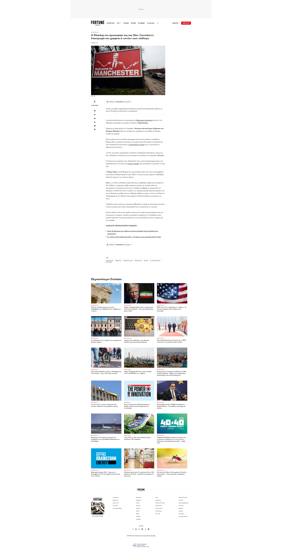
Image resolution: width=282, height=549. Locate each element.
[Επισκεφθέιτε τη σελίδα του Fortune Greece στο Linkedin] (139, 529)
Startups (137, 511)
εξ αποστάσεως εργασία (136, 145)
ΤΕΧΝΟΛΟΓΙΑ (127, 402)
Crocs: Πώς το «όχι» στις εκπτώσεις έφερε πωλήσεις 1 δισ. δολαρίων (137, 438)
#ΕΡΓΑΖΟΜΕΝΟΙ (109, 262)
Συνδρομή (181, 511)
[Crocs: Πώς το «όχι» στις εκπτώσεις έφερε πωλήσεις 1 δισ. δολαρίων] (139, 423)
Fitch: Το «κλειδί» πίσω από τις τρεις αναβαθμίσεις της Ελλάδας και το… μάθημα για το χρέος (106, 309)
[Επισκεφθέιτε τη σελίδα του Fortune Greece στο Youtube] (142, 529)
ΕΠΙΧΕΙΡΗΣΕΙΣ (127, 369)
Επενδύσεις (138, 508)
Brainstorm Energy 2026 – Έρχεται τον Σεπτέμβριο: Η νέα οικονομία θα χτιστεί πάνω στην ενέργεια (105, 474)
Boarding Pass (158, 500)
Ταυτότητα (181, 500)
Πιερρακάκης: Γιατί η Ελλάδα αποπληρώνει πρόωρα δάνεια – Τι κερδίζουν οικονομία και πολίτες (171, 406)
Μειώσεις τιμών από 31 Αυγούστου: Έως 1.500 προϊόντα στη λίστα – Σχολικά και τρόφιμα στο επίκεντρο (139, 474)
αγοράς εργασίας (133, 164)
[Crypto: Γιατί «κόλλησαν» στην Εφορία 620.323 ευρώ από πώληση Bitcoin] (139, 326)
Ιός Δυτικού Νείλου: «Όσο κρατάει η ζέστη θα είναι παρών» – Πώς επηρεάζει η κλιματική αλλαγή (171, 474)
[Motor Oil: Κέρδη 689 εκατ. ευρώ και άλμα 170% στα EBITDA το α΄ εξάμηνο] (139, 358)
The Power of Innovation (160, 502)
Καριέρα (137, 513)
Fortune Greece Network (117, 508)
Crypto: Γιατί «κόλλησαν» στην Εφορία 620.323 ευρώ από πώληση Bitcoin (136, 341)
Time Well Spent (158, 511)
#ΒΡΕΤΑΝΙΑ (146, 260)
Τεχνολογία (138, 505)
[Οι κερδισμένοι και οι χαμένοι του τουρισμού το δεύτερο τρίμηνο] (106, 326)
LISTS (118, 23)
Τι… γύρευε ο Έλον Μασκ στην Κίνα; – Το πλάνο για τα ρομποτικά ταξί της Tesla (134, 237)
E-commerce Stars (158, 508)
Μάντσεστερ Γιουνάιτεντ (144, 120)
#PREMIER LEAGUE (138, 260)
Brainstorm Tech (158, 505)
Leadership (138, 516)
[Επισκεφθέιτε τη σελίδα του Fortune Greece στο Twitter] (136, 529)
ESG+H (156, 497)
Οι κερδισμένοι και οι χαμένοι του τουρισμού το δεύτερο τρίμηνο (106, 341)
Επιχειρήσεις (138, 500)
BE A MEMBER (141, 23)
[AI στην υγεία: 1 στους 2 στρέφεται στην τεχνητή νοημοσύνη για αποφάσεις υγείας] (106, 391)
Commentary (138, 519)
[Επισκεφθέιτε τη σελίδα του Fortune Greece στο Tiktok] (145, 529)
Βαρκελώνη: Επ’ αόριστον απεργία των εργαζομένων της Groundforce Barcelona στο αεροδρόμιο (105, 439)
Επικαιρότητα (138, 497)
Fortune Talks (115, 505)
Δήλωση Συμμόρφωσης (183, 502)
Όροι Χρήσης (181, 513)
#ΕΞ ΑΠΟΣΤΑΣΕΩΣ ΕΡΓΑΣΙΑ (155, 260)
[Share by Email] (94, 126)
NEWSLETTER (186, 23)
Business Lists (115, 500)
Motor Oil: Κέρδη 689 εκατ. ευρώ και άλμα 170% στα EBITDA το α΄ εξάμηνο (137, 372)
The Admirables (151, 23)
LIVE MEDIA (126, 23)
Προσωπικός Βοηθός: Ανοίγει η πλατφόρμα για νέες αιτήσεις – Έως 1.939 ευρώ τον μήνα (106, 372)
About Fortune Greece (183, 497)
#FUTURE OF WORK (109, 260)
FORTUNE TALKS (110, 23)
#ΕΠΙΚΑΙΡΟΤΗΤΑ (118, 260)
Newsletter (181, 508)
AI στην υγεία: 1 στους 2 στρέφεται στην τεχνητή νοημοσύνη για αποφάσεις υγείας (104, 405)
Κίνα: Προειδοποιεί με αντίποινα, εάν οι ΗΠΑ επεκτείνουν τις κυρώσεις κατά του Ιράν (171, 341)
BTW (154, 535)
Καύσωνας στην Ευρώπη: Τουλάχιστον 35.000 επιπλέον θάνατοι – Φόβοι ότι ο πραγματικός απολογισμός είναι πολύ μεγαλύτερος (171, 373)
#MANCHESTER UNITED (128, 260)
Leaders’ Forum (116, 502)
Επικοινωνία (181, 505)
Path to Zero (157, 513)
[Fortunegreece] (97, 25)
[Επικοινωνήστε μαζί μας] (148, 529)
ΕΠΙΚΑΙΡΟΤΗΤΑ (94, 32)
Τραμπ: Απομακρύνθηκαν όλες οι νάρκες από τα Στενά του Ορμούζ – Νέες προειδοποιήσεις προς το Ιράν (138, 309)
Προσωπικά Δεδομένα (183, 516)
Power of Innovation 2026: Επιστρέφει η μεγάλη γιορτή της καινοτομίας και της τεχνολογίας (137, 406)
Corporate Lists (116, 497)
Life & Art (138, 502)
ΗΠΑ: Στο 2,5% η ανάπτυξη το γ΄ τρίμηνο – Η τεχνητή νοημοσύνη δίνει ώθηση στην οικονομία (171, 309)
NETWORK (133, 23)
